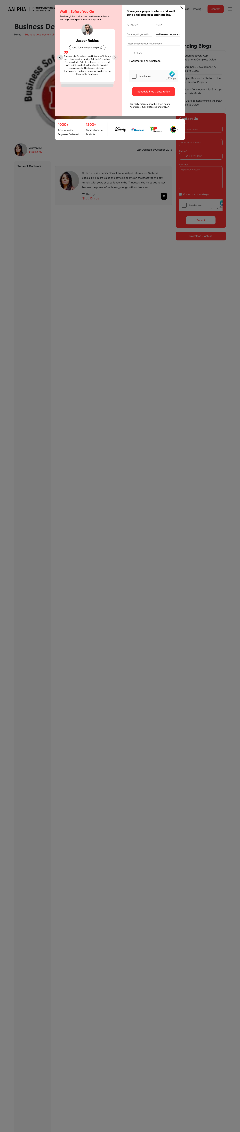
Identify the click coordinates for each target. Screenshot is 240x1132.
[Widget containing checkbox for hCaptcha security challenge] (153, 76)
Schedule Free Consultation (153, 91)
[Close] (182, 8)
